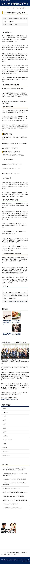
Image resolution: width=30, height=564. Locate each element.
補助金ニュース (6, 455)
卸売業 (4, 420)
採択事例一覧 (24, 552)
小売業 (4, 416)
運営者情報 (10, 554)
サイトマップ (16, 554)
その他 (4, 443)
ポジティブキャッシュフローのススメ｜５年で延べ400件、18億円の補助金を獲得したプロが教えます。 (15, 469)
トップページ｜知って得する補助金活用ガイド (10, 552)
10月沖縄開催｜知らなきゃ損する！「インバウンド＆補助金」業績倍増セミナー (15, 474)
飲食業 (4, 408)
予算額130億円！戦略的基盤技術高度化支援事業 (13, 496)
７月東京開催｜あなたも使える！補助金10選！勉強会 (14, 479)
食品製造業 (5, 435)
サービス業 (5, 412)
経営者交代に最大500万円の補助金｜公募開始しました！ (15, 492)
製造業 (4, 428)
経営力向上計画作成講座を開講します (11, 488)
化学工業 (5, 432)
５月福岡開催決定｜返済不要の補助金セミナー (13, 507)
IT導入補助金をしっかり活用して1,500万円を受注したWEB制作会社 (15, 483)
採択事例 (5, 447)
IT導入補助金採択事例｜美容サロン (10, 504)
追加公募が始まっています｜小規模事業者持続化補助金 (15, 500)
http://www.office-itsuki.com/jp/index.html (19, 301)
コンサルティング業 (7, 439)
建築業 (4, 424)
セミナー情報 (6, 451)
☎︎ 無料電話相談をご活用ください (9, 399)
